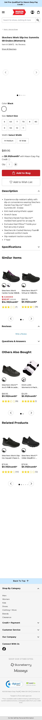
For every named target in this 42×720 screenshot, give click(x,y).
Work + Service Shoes (11, 29)
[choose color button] (4, 109)
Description (10, 191)
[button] (14, 684)
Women (6, 599)
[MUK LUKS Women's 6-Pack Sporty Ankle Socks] (31, 368)
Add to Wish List (22, 182)
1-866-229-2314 (26, 691)
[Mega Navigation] (3, 12)
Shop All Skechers (9, 49)
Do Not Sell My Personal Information (21, 718)
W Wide (22, 141)
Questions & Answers (14, 341)
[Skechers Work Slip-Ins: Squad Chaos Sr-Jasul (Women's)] (11, 438)
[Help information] (9, 159)
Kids (4, 603)
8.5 (36, 122)
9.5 (11, 128)
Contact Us (36, 691)
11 (23, 128)
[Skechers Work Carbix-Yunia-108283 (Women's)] (11, 273)
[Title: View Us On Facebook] (4, 649)
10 (17, 128)
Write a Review (21, 334)
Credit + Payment (11, 623)
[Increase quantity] (16, 164)
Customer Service (11, 630)
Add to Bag (23, 173)
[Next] (36, 72)
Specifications (11, 246)
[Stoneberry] (21, 665)
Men (4, 595)
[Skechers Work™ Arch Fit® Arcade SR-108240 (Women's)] (11, 368)
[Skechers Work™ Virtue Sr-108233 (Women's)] (31, 273)
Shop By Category (11, 588)
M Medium (8, 141)
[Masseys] (21, 671)
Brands (5, 614)
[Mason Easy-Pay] (19, 12)
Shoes (5, 606)
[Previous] (5, 72)
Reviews (6, 326)
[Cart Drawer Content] (38, 12)
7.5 (23, 122)
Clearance (6, 617)
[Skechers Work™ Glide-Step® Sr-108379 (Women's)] (31, 438)
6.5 (11, 122)
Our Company (9, 637)
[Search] (38, 20)
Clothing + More (9, 610)
